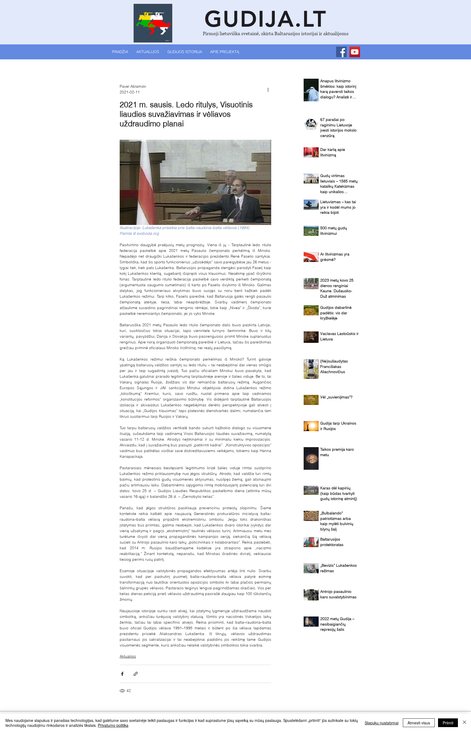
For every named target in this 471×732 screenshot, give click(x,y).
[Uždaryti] (464, 723)
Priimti (448, 722)
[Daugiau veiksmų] (268, 89)
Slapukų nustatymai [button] (381, 722)
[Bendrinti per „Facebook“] (122, 673)
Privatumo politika (113, 725)
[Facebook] (341, 52)
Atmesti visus (418, 722)
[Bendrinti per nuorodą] (135, 673)
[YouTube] (354, 52)
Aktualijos (128, 656)
